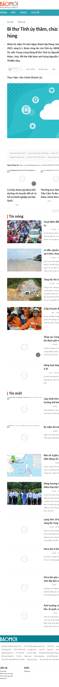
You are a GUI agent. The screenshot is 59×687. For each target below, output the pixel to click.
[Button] (20, 69)
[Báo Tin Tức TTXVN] (46, 284)
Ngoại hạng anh (7, 653)
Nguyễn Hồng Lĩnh (17, 157)
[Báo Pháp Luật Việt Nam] (46, 258)
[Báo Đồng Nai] (13, 69)
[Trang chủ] (9, 5)
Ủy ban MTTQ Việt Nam (36, 157)
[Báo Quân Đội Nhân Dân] (47, 345)
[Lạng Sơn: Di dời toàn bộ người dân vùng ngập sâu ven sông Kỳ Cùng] (24, 529)
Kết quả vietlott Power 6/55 (11, 646)
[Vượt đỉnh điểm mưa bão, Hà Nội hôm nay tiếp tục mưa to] (24, 231)
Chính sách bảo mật (6, 676)
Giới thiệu (3, 671)
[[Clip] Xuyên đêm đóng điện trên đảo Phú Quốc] (24, 318)
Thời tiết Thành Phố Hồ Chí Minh (13, 659)
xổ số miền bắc (52, 656)
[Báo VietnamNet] (43, 201)
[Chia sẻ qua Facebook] (9, 144)
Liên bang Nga (39, 656)
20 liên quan (43, 69)
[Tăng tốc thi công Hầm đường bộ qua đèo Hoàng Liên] (24, 289)
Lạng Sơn (50, 650)
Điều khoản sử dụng (6, 674)
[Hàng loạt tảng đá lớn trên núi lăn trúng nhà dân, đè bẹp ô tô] (24, 375)
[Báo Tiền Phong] (46, 229)
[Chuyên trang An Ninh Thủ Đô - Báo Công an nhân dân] (45, 373)
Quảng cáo (3, 678)
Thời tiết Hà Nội (19, 650)
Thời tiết (50, 646)
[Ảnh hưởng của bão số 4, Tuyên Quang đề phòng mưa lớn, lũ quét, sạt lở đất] (24, 615)
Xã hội (10, 22)
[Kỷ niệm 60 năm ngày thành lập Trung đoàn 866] (24, 436)
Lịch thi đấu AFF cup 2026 (49, 659)
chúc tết (54, 153)
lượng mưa (32, 650)
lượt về (41, 650)
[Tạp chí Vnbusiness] (47, 491)
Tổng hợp (27, 671)
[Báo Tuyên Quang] (47, 431)
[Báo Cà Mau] (10, 205)
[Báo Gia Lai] (48, 463)
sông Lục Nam (32, 659)
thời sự (19, 656)
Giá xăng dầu (6, 650)
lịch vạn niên (31, 653)
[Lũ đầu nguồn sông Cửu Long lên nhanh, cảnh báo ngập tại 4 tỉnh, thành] (24, 260)
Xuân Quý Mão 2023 (18, 153)
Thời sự (21, 22)
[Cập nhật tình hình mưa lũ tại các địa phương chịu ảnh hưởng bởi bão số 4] (24, 408)
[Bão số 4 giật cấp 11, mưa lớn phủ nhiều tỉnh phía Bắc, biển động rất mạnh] (24, 465)
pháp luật (27, 656)
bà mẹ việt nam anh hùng (38, 153)
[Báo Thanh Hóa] (47, 553)
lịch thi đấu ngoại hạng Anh (34, 646)
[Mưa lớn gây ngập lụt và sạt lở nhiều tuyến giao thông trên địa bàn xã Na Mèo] (24, 587)
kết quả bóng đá (8, 656)
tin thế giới (20, 653)
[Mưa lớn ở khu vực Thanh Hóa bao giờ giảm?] (24, 558)
